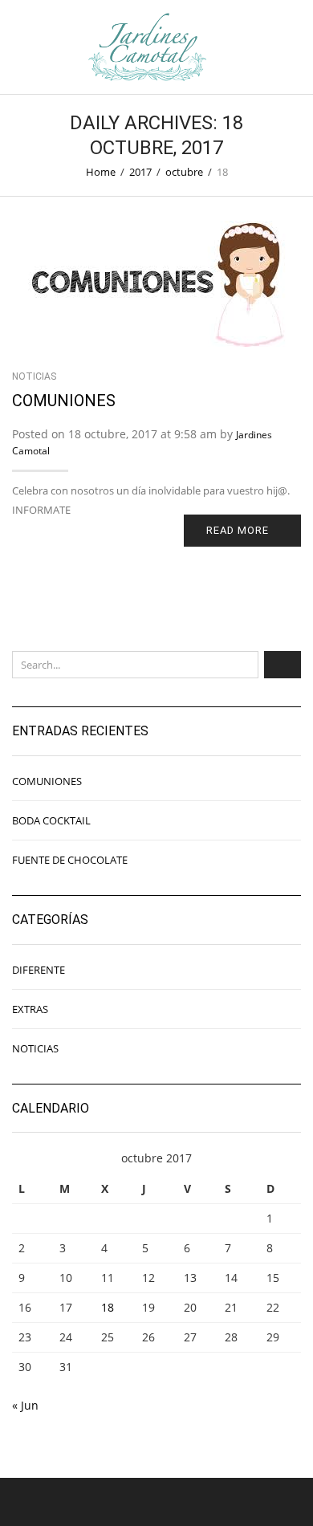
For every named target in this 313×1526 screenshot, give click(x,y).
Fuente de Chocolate (70, 860)
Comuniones (64, 400)
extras (30, 1009)
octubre (184, 172)
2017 (140, 172)
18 (107, 1307)
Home (101, 172)
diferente (38, 969)
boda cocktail (51, 820)
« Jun (25, 1405)
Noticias (34, 376)
